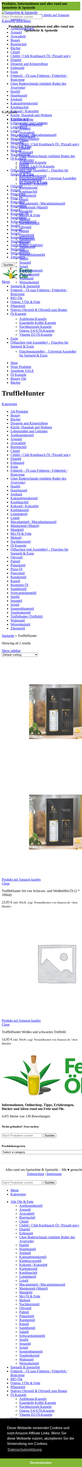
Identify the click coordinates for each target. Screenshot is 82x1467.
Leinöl (14, 131)
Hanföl (24, 164)
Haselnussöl (27, 168)
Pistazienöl (17, 194)
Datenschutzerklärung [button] (25, 1449)
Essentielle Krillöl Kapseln (37, 323)
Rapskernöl (18, 206)
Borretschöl (27, 136)
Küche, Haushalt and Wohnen (31, 115)
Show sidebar (11, 650)
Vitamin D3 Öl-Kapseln (35, 334)
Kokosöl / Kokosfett (24, 111)
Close (6, 883)
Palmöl (15, 190)
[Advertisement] (41, 67)
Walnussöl (17, 249)
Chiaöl (23, 140)
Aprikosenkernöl (30, 124)
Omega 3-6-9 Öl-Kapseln (36, 166)
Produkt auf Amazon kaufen (21, 879)
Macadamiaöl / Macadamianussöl (42, 203)
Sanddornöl (18, 217)
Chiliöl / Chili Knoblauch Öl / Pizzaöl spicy (49, 144)
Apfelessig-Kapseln (32, 162)
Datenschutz (35, 1174)
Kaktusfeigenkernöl (32, 176)
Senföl (14, 225)
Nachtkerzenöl (29, 223)
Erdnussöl (26, 152)
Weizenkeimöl (29, 282)
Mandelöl (17, 143)
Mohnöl (24, 219)
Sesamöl (25, 262)
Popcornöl (17, 202)
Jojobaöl (25, 172)
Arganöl (25, 128)
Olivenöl (25, 227)
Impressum (54, 1174)
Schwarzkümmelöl (32, 254)
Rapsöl (15, 210)
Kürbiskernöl (28, 187)
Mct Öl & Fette (29, 215)
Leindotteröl (18, 127)
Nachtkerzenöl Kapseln (35, 327)
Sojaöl (14, 233)
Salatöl (24, 251)
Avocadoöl (26, 132)
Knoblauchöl (28, 191)
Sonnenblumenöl (31, 270)
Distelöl (24, 148)
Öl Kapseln (18, 158)
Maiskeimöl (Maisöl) (33, 207)
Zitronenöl (17, 257)
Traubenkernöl (29, 274)
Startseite (8, 636)
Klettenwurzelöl (30, 180)
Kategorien (9, 404)
